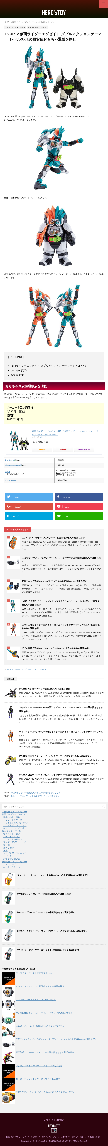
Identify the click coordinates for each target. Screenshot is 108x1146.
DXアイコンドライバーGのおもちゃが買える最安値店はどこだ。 (46, 1092)
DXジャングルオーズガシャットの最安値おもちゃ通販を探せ (46, 912)
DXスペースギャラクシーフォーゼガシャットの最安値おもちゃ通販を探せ (52, 931)
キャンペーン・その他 (13, 828)
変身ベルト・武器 (11, 817)
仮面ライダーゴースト (12, 831)
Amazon (42, 449)
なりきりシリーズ (11, 867)
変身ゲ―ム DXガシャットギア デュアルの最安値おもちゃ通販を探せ (54, 581)
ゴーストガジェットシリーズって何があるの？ (38, 1079)
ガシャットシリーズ (12, 820)
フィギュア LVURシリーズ (16, 669)
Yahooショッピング (84, 449)
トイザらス (9, 460)
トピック (7, 856)
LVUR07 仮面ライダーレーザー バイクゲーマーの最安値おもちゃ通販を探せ (55, 756)
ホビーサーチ (10, 480)
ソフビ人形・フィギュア (14, 825)
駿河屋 (7, 472)
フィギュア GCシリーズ (14, 842)
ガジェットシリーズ (12, 839)
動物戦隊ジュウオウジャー (14, 861)
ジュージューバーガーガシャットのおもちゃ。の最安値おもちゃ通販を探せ (53, 875)
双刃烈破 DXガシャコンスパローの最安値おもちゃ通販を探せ (45, 1052)
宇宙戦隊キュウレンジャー (14, 812)
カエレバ (42, 437)
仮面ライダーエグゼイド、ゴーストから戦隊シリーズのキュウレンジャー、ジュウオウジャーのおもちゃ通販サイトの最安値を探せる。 (54, 1137)
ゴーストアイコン (11, 836)
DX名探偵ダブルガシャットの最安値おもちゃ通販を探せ (44, 894)
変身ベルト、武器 (11, 834)
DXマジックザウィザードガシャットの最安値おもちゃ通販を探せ (48, 950)
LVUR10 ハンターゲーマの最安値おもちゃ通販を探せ (44, 689)
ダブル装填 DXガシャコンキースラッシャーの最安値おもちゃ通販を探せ (56, 648)
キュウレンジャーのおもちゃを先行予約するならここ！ (36, 793)
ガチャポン (8, 848)
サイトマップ (48, 1120)
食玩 (5, 850)
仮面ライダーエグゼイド (37, 669)
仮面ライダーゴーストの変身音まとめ (34, 973)
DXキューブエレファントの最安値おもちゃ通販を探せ (35, 796)
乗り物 (6, 845)
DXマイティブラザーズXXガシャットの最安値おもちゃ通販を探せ (53, 538)
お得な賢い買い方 (11, 859)
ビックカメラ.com (12, 465)
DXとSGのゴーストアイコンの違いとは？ (36, 999)
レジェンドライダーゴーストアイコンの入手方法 (39, 1066)
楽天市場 (63, 449)
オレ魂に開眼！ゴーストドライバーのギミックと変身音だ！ (44, 1013)
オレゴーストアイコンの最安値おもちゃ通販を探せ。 (41, 986)
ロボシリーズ (9, 864)
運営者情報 (60, 1120)
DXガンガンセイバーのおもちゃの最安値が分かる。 (40, 1026)
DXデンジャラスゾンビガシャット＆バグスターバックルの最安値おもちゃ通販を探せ (56, 1039)
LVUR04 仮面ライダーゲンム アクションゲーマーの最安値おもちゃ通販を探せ (56, 775)
